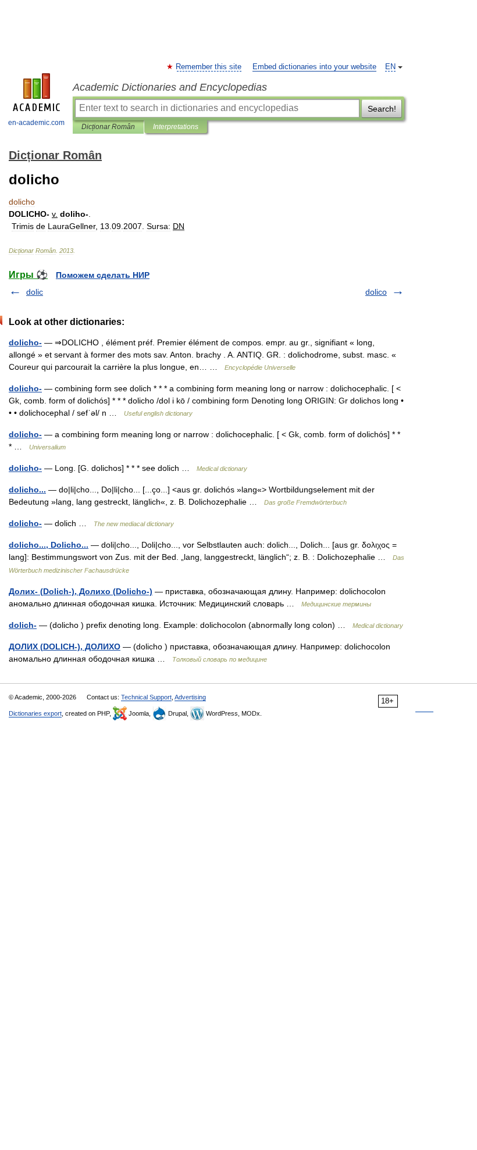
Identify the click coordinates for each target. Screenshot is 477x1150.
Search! (382, 108)
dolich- (23, 625)
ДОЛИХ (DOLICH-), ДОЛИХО (64, 646)
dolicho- (25, 342)
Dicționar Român (108, 127)
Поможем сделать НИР (102, 275)
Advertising (190, 697)
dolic (34, 292)
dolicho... (27, 489)
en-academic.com (36, 123)
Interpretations (175, 127)
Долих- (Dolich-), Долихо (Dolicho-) (80, 591)
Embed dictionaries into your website (314, 67)
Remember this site (209, 67)
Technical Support (146, 697)
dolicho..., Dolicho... (48, 544)
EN (390, 67)
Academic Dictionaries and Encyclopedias (170, 87)
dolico (376, 292)
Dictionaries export (35, 713)
